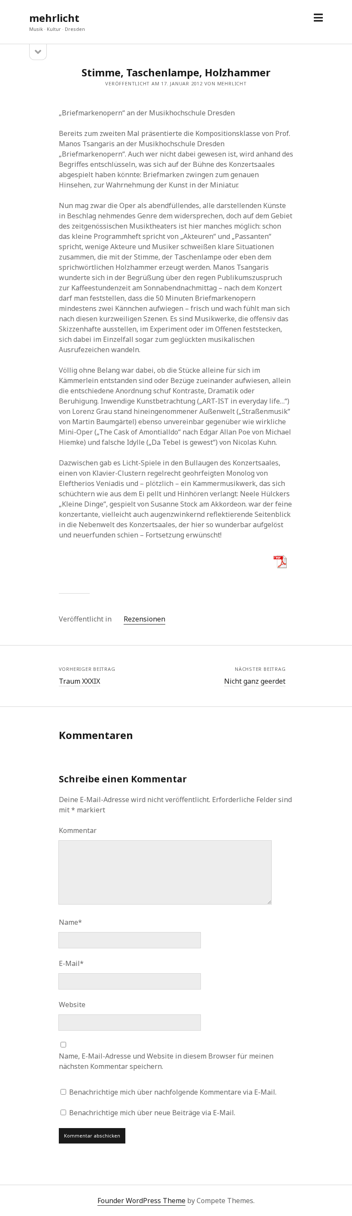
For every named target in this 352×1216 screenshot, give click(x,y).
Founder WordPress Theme (141, 1200)
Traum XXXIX (79, 681)
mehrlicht (54, 18)
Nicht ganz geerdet (254, 681)
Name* (70, 922)
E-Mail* (71, 963)
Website (72, 1004)
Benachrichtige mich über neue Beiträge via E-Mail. (152, 1112)
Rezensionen (144, 619)
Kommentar (78, 830)
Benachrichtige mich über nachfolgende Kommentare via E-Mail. (172, 1092)
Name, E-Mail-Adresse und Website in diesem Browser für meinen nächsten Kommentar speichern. (166, 1061)
